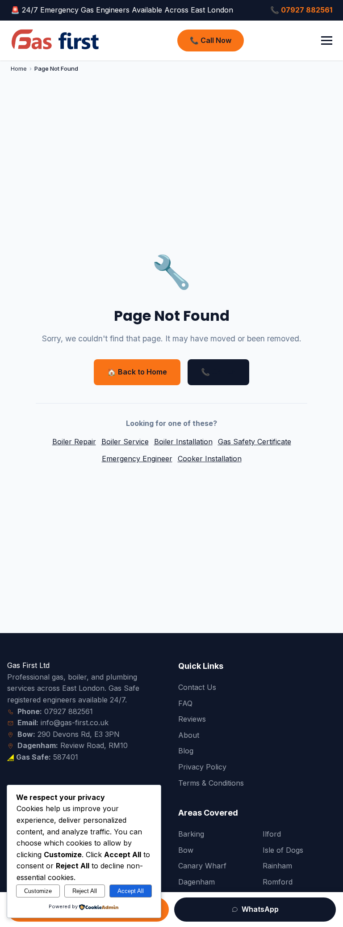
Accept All (130, 891)
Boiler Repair (74, 441)
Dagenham (196, 881)
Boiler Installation (183, 441)
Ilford (272, 833)
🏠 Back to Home (137, 371)
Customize (38, 891)
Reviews (192, 718)
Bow (185, 850)
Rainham (277, 865)
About (188, 735)
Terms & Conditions (211, 782)
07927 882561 (68, 711)
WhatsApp (259, 909)
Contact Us (197, 687)
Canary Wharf (202, 865)
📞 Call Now (210, 40)
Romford (278, 881)
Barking (191, 833)
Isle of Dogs (283, 850)
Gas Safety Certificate (254, 441)
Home (19, 68)
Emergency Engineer (137, 458)
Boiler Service (125, 441)
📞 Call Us (218, 371)
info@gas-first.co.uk (75, 722)
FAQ (185, 703)
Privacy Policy (202, 766)
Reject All (84, 891)
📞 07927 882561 (301, 9)
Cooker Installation (210, 458)
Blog (185, 750)
